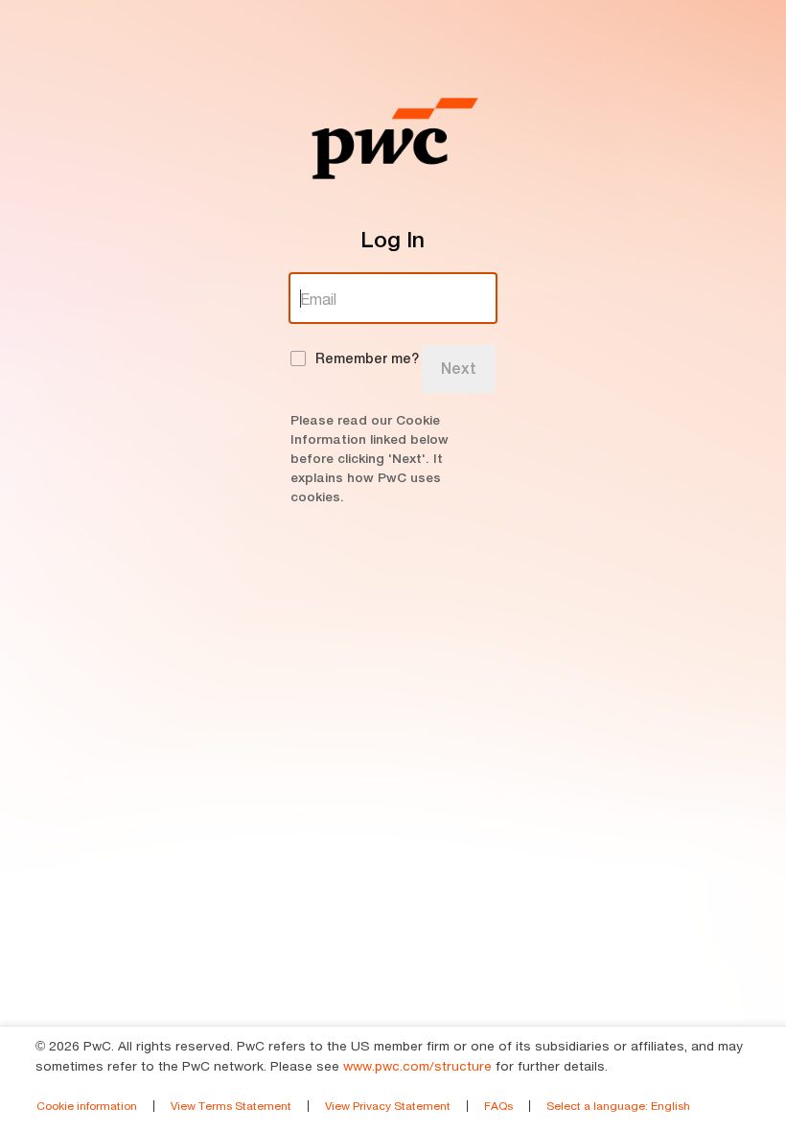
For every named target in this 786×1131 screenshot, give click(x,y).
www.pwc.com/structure (417, 1065)
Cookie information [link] (86, 1105)
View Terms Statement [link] (231, 1105)
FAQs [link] (498, 1105)
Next (458, 368)
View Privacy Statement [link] (388, 1105)
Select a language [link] (618, 1105)
